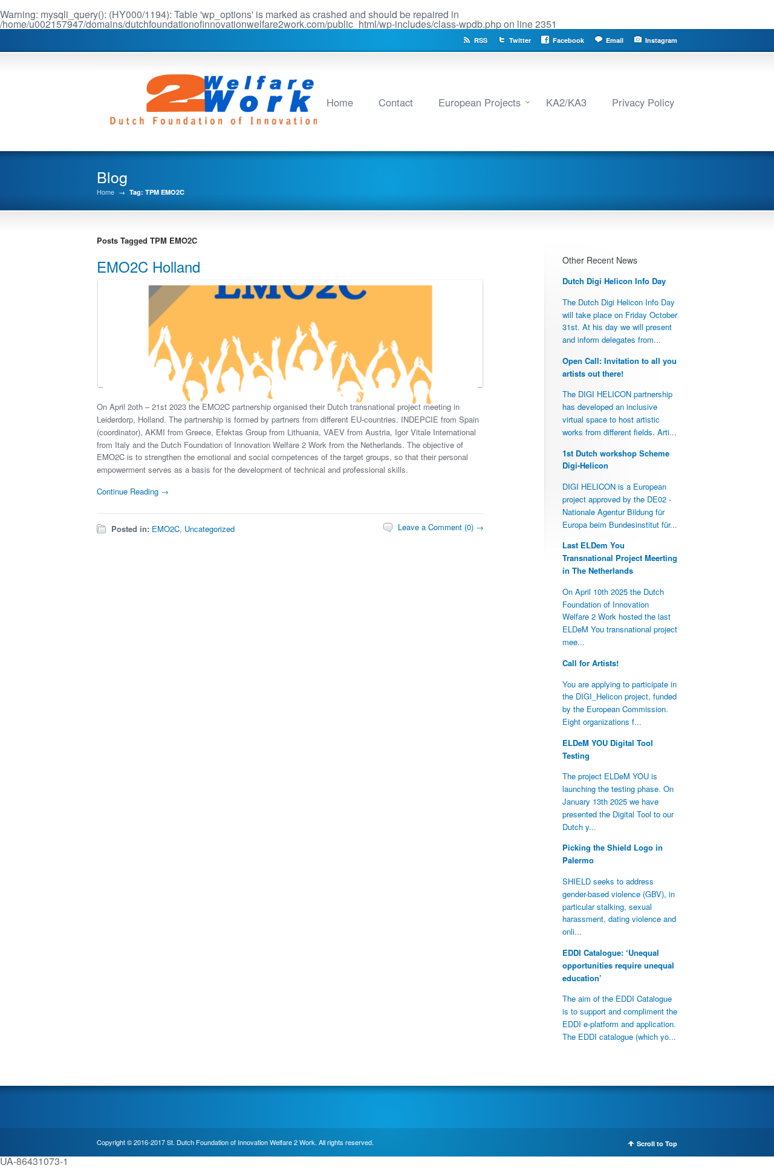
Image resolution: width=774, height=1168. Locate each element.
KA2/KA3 (566, 102)
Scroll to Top (657, 1143)
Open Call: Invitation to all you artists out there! (619, 367)
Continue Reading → (133, 491)
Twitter (520, 40)
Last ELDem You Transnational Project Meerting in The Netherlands (619, 557)
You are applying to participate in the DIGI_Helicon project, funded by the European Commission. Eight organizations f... (619, 702)
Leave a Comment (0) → (441, 527)
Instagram (661, 40)
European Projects (479, 102)
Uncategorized (209, 528)
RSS (480, 40)
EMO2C (166, 528)
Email (614, 40)
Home (340, 102)
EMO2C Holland (148, 266)
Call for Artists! (590, 663)
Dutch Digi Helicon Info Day (614, 281)
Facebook (568, 40)
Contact (396, 102)
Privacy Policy (643, 102)
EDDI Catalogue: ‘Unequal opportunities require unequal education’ (618, 965)
